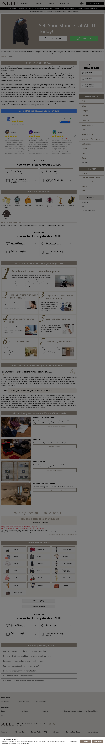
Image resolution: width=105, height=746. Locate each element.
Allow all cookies (98, 741)
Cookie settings (73, 741)
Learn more (26, 743)
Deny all (86, 741)
